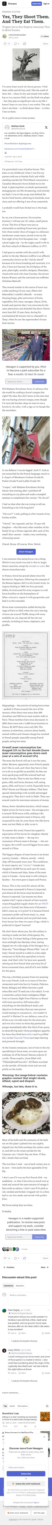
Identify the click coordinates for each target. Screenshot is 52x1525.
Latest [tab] (12, 1406)
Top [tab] (5, 1406)
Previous (10, 1267)
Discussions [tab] (23, 1406)
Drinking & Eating (11, 12)
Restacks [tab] (20, 1286)
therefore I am (10, 1413)
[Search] (47, 1406)
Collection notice (41, 1506)
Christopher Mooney (17, 35)
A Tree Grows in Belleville (17, 1432)
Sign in (46, 4)
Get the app (39, 1513)
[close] (44, 1437)
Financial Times (21, 1038)
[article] (26, 1420)
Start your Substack (19, 1513)
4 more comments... (10, 1393)
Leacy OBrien (14, 1350)
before (30, 1034)
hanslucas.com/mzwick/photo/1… (20, 148)
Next (43, 1267)
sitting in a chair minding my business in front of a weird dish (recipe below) (19, 1418)
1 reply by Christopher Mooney (24, 1341)
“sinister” (27, 865)
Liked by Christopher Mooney (21, 1313)
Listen (46, 36)
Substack (13, 1519)
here (4, 1038)
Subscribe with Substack (28, 1483)
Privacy (22, 1506)
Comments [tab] (8, 1286)
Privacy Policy (30, 1495)
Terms (30, 1506)
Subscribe (36, 4)
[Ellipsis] (48, 1310)
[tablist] (13, 1285)
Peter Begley (14, 1310)
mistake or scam (37, 566)
